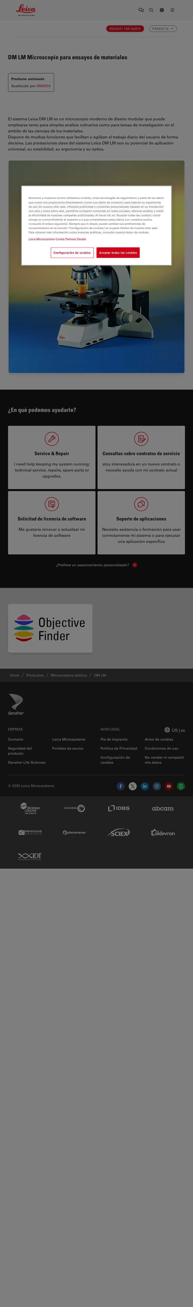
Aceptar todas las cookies (118, 252)
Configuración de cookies (72, 252)
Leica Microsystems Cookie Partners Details (57, 239)
